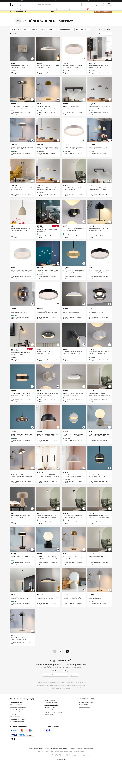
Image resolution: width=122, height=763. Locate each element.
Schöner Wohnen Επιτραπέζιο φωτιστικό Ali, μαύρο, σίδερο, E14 (99, 229)
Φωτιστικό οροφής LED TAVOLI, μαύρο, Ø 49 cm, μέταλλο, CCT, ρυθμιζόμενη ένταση (47, 311)
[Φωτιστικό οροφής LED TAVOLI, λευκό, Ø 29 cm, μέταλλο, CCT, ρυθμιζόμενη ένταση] (22, 260)
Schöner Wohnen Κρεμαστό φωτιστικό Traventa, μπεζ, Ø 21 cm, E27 (21, 229)
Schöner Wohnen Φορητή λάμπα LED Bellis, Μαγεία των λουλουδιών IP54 (47, 516)
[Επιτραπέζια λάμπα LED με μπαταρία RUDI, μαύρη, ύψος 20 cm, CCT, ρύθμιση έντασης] (48, 546)
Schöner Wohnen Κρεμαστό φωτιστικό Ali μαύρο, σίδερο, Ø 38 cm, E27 (47, 435)
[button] (32, 58)
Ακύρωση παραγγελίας (16, 702)
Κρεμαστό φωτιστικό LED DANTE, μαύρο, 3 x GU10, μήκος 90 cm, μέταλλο (48, 475)
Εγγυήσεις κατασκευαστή (17, 721)
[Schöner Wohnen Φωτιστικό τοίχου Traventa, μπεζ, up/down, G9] (22, 56)
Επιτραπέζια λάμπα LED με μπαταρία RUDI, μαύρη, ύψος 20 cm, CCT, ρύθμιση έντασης (48, 557)
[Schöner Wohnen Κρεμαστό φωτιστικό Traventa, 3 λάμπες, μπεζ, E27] (99, 137)
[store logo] (16, 4)
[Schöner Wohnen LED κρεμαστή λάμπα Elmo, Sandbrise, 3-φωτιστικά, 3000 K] (48, 137)
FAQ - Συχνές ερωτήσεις (16, 704)
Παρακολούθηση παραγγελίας (18, 707)
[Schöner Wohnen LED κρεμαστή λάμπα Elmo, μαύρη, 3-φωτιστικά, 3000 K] (48, 178)
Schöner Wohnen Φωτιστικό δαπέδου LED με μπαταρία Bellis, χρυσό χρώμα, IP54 (99, 516)
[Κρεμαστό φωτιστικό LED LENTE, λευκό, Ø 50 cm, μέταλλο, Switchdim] (48, 56)
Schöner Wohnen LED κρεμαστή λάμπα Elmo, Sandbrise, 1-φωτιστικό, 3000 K (73, 271)
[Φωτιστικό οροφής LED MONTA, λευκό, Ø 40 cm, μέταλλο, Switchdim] (74, 383)
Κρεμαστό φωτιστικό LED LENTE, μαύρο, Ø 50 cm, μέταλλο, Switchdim (48, 597)
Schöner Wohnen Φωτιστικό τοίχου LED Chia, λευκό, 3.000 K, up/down (99, 352)
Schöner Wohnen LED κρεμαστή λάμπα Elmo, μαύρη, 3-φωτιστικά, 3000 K (47, 188)
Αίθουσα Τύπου (49, 714)
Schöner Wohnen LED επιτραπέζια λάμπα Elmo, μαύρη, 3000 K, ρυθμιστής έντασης (22, 557)
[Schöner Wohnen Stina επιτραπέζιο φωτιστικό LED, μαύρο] (22, 342)
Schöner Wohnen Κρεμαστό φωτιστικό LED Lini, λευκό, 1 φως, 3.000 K (73, 435)
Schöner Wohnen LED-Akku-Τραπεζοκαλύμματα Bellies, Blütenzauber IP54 (48, 107)
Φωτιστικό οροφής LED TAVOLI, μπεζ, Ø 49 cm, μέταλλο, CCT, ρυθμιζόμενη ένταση (73, 148)
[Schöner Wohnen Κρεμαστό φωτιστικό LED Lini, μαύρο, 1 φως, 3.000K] (99, 465)
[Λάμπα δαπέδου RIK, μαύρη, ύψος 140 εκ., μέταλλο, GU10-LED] (22, 178)
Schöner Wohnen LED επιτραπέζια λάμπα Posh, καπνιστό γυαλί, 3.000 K (22, 107)
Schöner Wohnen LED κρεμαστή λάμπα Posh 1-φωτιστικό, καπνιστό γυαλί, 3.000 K (21, 435)
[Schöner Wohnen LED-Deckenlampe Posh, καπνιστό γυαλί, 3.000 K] (22, 301)
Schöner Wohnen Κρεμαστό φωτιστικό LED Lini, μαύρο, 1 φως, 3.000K (99, 475)
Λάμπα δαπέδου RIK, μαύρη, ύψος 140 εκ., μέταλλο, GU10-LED (21, 188)
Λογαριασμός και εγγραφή (17, 719)
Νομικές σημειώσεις (84, 707)
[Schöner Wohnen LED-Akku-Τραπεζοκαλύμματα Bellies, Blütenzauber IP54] (48, 96)
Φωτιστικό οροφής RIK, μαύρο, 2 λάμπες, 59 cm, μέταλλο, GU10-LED (98, 188)
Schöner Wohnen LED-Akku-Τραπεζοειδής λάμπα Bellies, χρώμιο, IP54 (21, 638)
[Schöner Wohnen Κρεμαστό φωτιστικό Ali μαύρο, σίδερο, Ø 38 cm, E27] (48, 424)
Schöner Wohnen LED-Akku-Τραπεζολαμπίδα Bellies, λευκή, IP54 (98, 597)
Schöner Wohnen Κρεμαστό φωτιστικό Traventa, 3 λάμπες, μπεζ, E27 (99, 148)
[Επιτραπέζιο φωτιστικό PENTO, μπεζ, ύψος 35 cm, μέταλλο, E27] (22, 506)
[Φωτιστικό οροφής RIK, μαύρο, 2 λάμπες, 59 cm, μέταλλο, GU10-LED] (99, 178)
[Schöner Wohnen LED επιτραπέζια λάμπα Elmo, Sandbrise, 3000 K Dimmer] (22, 137)
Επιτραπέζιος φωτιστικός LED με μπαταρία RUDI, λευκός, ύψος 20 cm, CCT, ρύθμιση (73, 598)
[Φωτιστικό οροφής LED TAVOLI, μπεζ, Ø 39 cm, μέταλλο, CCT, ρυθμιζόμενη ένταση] (74, 56)
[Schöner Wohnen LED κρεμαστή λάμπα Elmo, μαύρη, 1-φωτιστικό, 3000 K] (22, 383)
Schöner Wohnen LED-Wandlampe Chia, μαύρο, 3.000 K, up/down (73, 229)
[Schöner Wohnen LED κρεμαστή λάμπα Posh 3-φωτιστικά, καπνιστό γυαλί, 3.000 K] (99, 96)
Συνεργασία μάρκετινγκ (51, 702)
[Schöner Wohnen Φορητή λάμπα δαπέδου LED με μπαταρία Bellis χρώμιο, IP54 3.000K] (99, 383)
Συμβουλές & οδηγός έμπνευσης (53, 712)
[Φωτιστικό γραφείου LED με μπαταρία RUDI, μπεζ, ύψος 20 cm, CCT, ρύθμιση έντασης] (99, 424)
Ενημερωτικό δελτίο (50, 700)
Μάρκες (18, 15)
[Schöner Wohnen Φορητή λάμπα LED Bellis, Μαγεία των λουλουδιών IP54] (48, 506)
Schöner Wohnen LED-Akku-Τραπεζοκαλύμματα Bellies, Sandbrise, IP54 (21, 475)
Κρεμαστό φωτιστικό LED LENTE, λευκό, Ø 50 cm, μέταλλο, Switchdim (48, 66)
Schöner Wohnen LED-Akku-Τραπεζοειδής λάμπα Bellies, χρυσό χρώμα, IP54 (72, 557)
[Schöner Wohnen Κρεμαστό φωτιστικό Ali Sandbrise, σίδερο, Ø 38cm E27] (74, 465)
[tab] (15, 29)
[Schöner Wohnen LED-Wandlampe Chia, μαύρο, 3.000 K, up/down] (74, 219)
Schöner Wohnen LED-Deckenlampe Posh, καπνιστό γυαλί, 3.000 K (21, 311)
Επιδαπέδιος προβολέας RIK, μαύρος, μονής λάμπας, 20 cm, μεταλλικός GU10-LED (73, 352)
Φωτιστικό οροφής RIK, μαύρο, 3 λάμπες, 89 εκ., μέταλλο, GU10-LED (72, 107)
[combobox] (59, 4)
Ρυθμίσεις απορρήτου (33, 748)
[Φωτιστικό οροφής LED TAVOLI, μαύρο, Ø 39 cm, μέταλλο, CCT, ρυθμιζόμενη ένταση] (99, 260)
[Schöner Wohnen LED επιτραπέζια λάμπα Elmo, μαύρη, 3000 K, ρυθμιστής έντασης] (22, 546)
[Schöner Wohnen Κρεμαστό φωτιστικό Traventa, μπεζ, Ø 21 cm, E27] (22, 219)
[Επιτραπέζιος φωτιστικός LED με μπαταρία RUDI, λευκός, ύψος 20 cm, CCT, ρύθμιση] (74, 587)
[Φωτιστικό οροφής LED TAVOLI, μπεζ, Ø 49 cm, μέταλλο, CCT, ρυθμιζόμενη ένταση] (74, 137)
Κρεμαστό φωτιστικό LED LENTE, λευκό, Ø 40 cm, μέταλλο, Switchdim (74, 311)
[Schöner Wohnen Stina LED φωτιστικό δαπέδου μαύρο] (48, 219)
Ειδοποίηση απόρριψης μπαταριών (86, 748)
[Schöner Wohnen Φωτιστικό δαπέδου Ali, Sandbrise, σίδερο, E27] (99, 56)
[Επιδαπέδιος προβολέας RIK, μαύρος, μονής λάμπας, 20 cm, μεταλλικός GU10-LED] (74, 342)
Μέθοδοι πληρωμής (15, 716)
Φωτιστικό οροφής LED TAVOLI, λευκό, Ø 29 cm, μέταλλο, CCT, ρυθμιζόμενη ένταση (21, 271)
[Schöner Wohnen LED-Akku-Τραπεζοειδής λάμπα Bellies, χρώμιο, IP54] (22, 627)
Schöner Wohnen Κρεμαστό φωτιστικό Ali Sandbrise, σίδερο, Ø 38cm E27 (73, 475)
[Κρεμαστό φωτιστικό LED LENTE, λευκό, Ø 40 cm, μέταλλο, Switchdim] (74, 301)
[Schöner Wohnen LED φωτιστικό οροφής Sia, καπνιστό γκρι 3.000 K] (99, 301)
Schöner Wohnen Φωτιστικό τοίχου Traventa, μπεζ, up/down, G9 (20, 66)
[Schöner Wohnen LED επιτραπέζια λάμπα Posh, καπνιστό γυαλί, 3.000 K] (22, 96)
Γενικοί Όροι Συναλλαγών (86, 702)
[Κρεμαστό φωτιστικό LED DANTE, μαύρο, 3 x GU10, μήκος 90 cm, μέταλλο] (48, 465)
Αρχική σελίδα (13, 15)
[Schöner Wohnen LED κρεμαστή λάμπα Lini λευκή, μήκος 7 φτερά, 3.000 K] (48, 260)
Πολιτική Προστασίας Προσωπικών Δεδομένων (68, 748)
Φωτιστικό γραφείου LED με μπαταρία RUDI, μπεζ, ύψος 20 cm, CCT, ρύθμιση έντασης (99, 435)
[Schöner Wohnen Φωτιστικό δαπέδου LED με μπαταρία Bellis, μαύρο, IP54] (74, 506)
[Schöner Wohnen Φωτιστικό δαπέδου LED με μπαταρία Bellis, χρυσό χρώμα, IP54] (99, 506)
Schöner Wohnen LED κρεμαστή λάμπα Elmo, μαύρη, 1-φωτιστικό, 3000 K (21, 394)
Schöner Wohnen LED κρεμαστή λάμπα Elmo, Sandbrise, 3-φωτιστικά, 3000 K (47, 148)
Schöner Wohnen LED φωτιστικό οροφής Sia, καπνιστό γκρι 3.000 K (100, 311)
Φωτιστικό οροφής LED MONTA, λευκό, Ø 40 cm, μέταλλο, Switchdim (73, 394)
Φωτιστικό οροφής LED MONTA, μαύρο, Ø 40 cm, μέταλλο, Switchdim (47, 352)
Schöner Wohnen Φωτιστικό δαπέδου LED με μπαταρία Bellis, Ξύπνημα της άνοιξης (99, 557)
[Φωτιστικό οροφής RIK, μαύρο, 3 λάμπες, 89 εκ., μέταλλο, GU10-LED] (74, 96)
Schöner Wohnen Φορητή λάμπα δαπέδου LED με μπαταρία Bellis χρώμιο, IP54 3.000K (100, 394)
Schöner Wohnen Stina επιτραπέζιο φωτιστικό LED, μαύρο (20, 353)
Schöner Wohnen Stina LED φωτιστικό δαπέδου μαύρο (47, 230)
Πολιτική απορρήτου (84, 704)
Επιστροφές (13, 714)
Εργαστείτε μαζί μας (50, 710)
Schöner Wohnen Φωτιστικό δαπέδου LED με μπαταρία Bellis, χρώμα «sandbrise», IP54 (73, 188)
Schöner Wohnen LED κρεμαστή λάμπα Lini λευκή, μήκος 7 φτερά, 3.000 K (47, 271)
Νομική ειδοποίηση (43, 748)
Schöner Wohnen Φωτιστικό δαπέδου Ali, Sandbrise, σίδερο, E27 (99, 66)
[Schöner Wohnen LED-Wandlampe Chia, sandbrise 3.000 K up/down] (48, 383)
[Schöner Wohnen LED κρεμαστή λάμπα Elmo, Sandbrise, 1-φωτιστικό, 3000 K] (74, 260)
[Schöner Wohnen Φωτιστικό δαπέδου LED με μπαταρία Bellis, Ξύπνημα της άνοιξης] (99, 546)
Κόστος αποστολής (15, 712)
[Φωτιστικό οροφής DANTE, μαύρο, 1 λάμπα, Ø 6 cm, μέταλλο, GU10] (22, 587)
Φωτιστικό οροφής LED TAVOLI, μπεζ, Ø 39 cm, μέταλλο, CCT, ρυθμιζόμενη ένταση (73, 66)
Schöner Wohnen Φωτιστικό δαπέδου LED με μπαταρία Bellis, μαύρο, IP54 (73, 516)
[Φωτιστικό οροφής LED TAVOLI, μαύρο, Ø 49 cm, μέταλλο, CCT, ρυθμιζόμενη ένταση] (48, 301)
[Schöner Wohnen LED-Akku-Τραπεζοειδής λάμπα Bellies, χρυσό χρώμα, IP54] (74, 546)
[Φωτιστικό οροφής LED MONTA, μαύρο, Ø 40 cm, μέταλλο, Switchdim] (48, 342)
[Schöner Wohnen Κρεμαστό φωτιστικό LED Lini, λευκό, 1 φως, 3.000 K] (74, 424)
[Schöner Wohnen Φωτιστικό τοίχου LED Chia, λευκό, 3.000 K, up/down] (99, 342)
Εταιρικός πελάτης (50, 707)
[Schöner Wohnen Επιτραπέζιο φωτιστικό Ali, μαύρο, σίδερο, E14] (99, 219)
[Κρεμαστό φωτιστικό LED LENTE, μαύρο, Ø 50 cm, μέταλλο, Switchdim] (48, 587)
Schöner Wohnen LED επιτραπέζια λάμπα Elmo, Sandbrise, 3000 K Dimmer (22, 148)
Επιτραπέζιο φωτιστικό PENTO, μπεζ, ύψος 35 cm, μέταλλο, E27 (21, 516)
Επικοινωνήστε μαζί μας (16, 709)
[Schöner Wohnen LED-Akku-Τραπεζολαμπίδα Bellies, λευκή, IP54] (99, 587)
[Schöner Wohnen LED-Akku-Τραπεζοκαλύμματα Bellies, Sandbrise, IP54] (22, 465)
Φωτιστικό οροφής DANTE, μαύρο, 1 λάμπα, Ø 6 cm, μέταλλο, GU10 (21, 597)
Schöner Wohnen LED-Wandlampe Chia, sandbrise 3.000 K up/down (47, 394)
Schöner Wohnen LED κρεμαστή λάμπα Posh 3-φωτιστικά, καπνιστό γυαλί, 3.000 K (99, 107)
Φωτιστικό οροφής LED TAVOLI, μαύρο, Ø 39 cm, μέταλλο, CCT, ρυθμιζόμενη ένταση (99, 271)
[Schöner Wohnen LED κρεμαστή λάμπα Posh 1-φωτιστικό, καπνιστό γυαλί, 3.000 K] (22, 424)
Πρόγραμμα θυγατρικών (51, 705)
